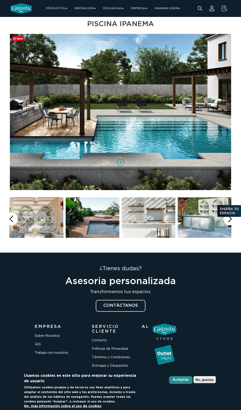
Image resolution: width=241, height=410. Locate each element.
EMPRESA (138, 8)
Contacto (99, 340)
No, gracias (205, 380)
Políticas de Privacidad (110, 348)
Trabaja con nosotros (51, 352)
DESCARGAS (112, 8)
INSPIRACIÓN (83, 8)
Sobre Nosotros (47, 335)
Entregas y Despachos (110, 365)
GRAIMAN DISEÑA (167, 8)
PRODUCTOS (55, 8)
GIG (38, 344)
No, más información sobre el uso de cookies (62, 406)
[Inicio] (21, 8)
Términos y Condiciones (111, 357)
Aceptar (181, 380)
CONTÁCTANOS (120, 305)
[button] (229, 218)
